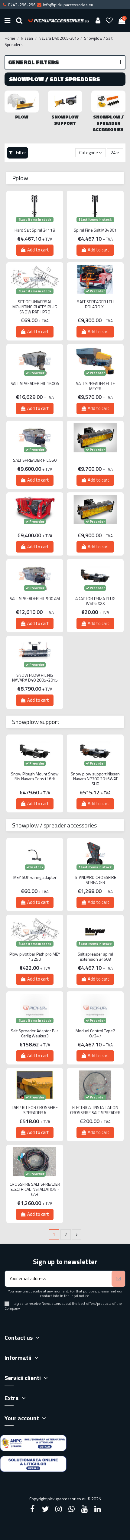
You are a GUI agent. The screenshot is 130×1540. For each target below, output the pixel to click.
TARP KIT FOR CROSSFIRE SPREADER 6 (35, 1110)
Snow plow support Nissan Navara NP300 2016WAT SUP (95, 779)
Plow (21, 116)
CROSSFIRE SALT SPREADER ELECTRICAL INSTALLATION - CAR (35, 1189)
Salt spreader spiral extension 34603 (95, 957)
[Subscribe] (118, 1279)
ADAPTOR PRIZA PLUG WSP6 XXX (95, 601)
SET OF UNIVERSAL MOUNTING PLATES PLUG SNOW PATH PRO (34, 306)
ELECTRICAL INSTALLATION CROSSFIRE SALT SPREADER (95, 1110)
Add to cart (38, 249)
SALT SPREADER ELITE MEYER (95, 386)
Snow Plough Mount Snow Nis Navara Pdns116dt (35, 777)
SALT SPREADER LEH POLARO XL (95, 304)
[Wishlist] (109, 20)
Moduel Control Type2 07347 (95, 1033)
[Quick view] (34, 226)
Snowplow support (65, 120)
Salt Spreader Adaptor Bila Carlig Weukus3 (35, 1033)
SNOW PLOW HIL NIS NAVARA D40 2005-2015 (35, 678)
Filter (20, 152)
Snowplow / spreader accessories (108, 123)
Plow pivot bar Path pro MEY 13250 (34, 957)
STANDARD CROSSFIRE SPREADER (95, 880)
